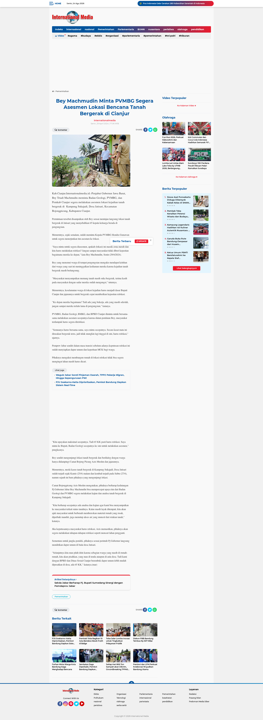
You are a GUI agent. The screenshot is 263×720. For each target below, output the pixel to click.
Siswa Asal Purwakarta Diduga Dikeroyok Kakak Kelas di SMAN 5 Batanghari (179, 200)
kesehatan (167, 698)
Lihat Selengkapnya (186, 268)
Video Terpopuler (174, 98)
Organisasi (113, 35)
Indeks (59, 29)
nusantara (154, 29)
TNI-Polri (171, 35)
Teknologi (121, 698)
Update (142, 241)
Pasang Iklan (195, 698)
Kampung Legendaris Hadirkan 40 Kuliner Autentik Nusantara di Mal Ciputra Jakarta (178, 228)
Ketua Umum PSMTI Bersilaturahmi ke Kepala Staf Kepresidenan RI (177, 255)
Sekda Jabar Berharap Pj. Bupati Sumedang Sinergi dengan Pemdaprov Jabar (88, 584)
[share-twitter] (150, 130)
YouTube (83, 707)
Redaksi (192, 694)
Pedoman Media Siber (199, 701)
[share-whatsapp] (155, 130)
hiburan (185, 35)
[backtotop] (131, 684)
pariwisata (144, 701)
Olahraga (168, 117)
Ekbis (99, 35)
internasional (73, 29)
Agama (73, 35)
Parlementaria (126, 29)
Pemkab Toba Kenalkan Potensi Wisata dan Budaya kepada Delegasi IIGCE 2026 (178, 214)
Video (61, 35)
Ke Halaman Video (186, 105)
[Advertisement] (131, 63)
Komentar (62, 130)
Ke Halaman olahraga (186, 177)
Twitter (78, 707)
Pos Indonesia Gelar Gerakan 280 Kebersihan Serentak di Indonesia (174, 3)
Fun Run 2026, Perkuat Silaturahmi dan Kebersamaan (173, 140)
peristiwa (168, 29)
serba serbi (121, 705)
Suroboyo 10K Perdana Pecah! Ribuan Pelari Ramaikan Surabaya (198, 165)
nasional (89, 29)
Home (58, 3)
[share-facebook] (145, 130)
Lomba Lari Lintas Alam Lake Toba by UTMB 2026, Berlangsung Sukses (173, 166)
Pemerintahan (106, 29)
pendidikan (197, 29)
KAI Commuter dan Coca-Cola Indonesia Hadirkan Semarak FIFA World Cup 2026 (199, 140)
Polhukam (98, 698)
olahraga (182, 29)
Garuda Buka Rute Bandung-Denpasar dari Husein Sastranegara (177, 241)
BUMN (141, 29)
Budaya (86, 35)
